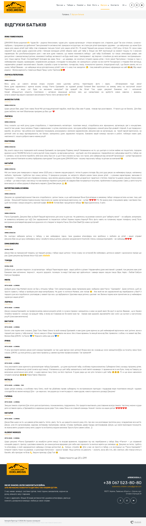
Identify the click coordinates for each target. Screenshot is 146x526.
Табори (70, 5)
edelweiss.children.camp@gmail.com (126, 486)
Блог (89, 5)
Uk (123, 5)
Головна (65, 14)
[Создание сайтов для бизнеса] (135, 521)
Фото (94, 5)
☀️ (69, 95)
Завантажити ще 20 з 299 (73, 458)
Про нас (59, 5)
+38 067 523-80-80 (122, 482)
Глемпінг (80, 5)
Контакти (115, 5)
